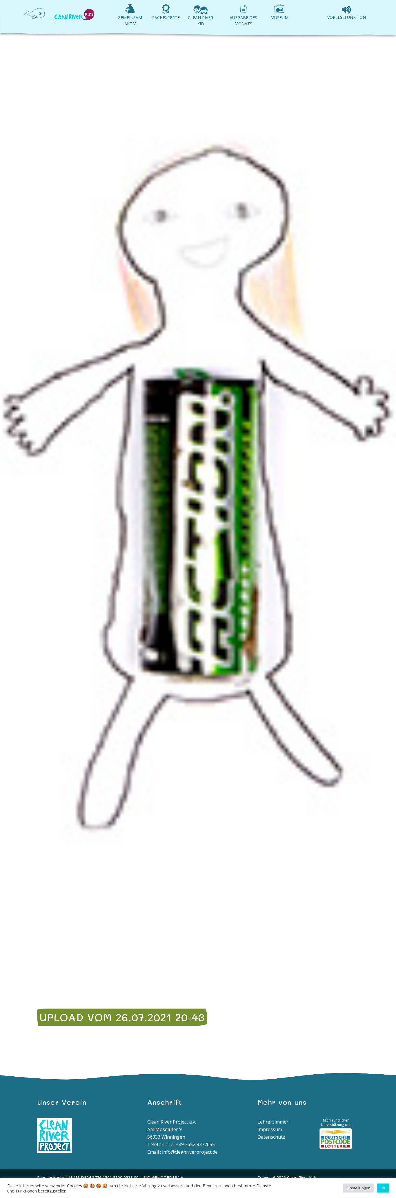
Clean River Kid (200, 20)
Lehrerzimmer (272, 1122)
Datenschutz (271, 1137)
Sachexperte (166, 17)
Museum (279, 17)
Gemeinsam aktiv (130, 20)
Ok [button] (382, 1187)
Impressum (269, 1129)
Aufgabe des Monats (243, 20)
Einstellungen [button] (358, 1187)
